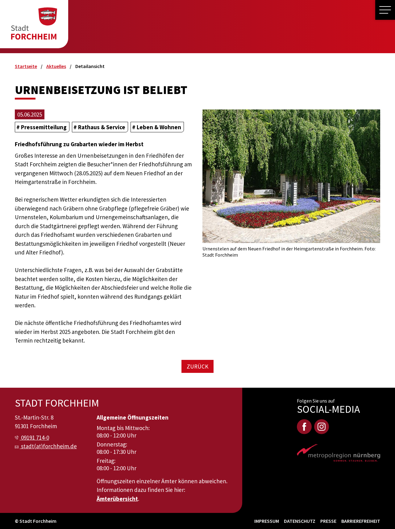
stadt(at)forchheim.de (49, 446)
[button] (385, 10)
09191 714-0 (35, 437)
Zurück (197, 366)
